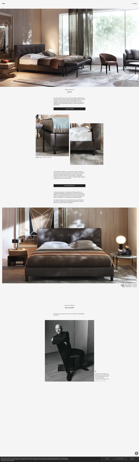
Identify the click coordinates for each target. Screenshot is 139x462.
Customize (132, 458)
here (49, 459)
